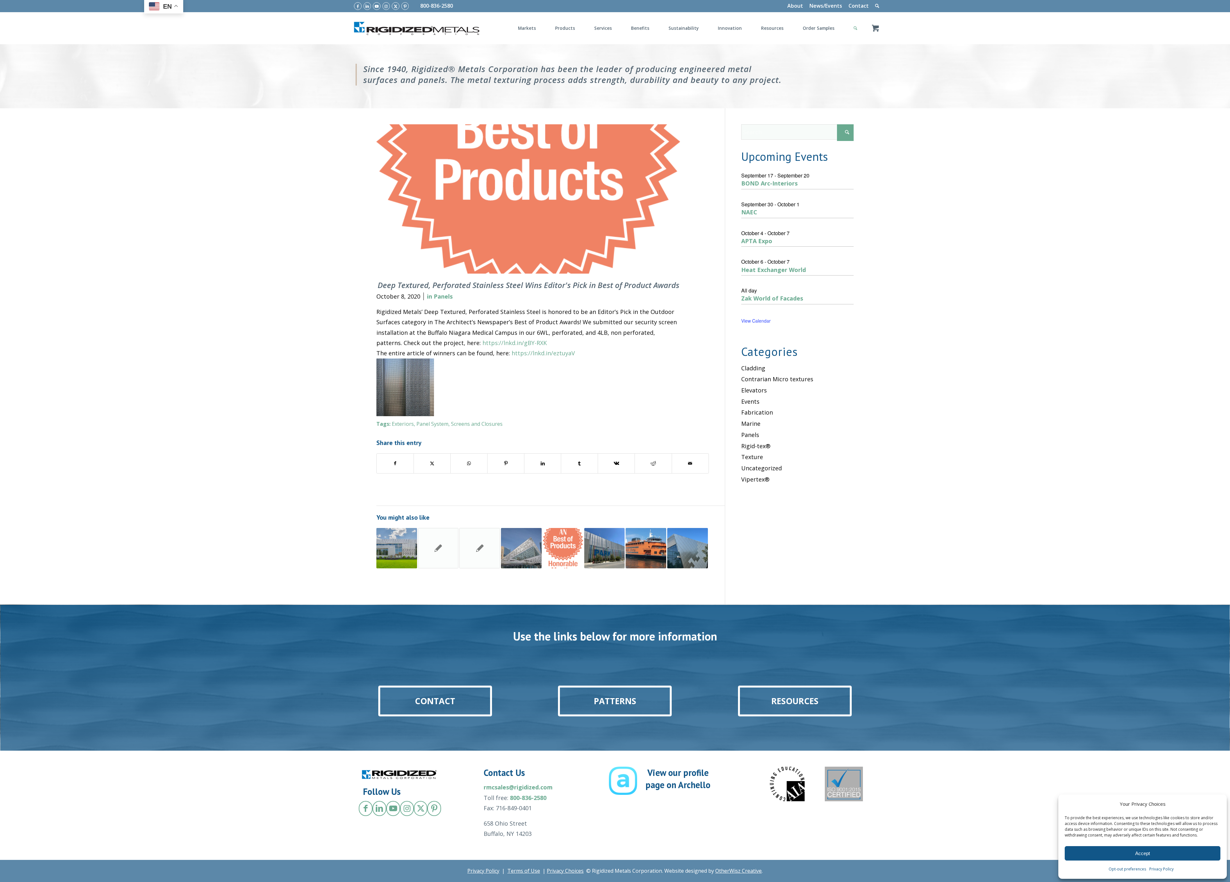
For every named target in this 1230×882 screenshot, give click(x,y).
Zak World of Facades (772, 298)
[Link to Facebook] (357, 6)
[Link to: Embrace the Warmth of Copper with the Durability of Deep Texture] (479, 548)
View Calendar (756, 320)
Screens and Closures (477, 423)
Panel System (432, 423)
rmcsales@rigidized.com (518, 787)
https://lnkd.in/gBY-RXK (514, 343)
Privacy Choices (565, 870)
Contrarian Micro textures (777, 379)
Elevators (754, 390)
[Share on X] (432, 463)
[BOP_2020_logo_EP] (528, 199)
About (795, 5)
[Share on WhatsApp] (469, 463)
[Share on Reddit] (653, 463)
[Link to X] (395, 6)
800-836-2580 (436, 5)
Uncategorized (761, 468)
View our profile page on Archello (677, 779)
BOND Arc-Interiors (769, 183)
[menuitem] (795, 6)
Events (750, 401)
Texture (752, 457)
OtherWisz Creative (738, 870)
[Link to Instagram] (386, 6)
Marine (750, 423)
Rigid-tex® (755, 446)
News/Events (825, 5)
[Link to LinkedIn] (367, 6)
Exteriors (403, 423)
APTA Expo (756, 241)
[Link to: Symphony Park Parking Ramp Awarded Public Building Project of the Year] (604, 548)
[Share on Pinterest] (506, 463)
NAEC (749, 212)
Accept (1142, 853)
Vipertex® (755, 479)
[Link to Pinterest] (405, 6)
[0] (875, 28)
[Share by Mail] (690, 463)
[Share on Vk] (616, 463)
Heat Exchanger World (773, 270)
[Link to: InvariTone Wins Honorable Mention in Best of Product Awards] (563, 548)
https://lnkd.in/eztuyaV (543, 353)
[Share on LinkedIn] (542, 463)
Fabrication (757, 412)
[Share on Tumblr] (579, 463)
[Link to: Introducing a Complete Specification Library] (438, 548)
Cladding (753, 368)
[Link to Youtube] (376, 6)
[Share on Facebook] (395, 463)
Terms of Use (523, 870)
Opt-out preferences (1127, 869)
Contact (859, 5)
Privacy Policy (1161, 869)
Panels (443, 296)
